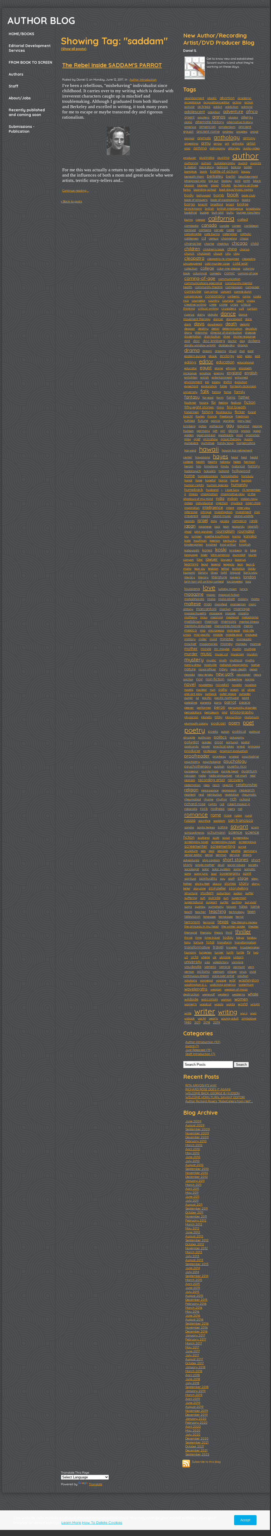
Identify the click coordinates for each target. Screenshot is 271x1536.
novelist (222, 684)
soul (214, 873)
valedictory (221, 962)
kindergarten (193, 544)
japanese (205, 526)
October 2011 (194, 1212)
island (205, 516)
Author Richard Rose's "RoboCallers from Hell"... (219, 1101)
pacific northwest (226, 698)
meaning (216, 617)
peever (189, 707)
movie (206, 648)
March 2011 (193, 1185)
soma (237, 869)
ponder (207, 742)
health (200, 462)
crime (223, 304)
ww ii (243, 1013)
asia (187, 148)
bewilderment (248, 176)
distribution (212, 336)
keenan (215, 540)
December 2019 (196, 1415)
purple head (229, 771)
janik (253, 520)
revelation (232, 794)
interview (243, 508)
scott (215, 838)
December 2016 (196, 1331)
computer (192, 291)
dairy (201, 314)
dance (228, 313)
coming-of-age (199, 278)
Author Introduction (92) (202, 1042)
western (223, 994)
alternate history (209, 121)
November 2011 (196, 1216)
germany (203, 431)
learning (191, 564)
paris (217, 702)
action (248, 102)
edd (239, 356)
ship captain (211, 860)
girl (222, 431)
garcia (215, 421)
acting (237, 102)
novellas (250, 685)
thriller (243, 931)
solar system (221, 869)
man (208, 604)
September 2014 (196, 1276)
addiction (231, 107)
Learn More (71, 1522)
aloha (188, 122)
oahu (222, 689)
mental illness (249, 622)
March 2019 (193, 1395)
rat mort (241, 775)
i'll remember (251, 490)
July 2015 (192, 1292)
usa (207, 962)
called (242, 219)
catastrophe (192, 234)
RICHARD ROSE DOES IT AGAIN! (208, 1089)
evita (227, 381)
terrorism (192, 922)
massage (215, 613)
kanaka (250, 536)
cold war (240, 263)
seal (211, 851)
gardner (229, 421)
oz (197, 698)
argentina (191, 143)
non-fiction (215, 679)
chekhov (223, 244)
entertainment (222, 377)
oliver (251, 689)
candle (224, 226)
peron (219, 707)
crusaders (228, 308)
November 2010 (196, 1173)
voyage (221, 980)
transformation (245, 942)
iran (257, 512)
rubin (238, 815)
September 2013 (197, 1264)
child (254, 243)
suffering (190, 898)
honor (188, 480)
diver (226, 336)
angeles (241, 131)
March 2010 (193, 1145)
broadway (253, 208)
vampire (237, 962)
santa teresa (206, 827)
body (188, 195)
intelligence (212, 507)
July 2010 (192, 1161)
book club (248, 195)
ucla (194, 956)
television (192, 916)
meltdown (193, 621)
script (242, 846)
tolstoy (252, 937)
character (192, 243)
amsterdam (227, 127)
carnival (190, 230)
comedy (215, 273)
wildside (191, 999)
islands (189, 521)
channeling (229, 238)
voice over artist (223, 976)
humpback (193, 489)
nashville (210, 665)
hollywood (241, 470)
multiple (250, 649)
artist (250, 143)
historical (238, 466)
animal (189, 138)
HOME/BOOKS (21, 33)
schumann (216, 832)
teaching (217, 911)
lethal (225, 568)
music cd (221, 654)
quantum (249, 771)
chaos (244, 238)
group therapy (231, 439)
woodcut (205, 1004)
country (213, 300)
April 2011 (192, 1189)
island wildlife (243, 516)
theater (253, 926)
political (239, 731)
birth (246, 181)
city (228, 253)
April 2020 (193, 1426)
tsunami (190, 952)
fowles (200, 416)
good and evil (206, 435)
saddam (219, 821)
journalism (225, 531)
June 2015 (192, 1288)
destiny (203, 328)
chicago (240, 243)
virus (242, 972)
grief (197, 439)
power (205, 746)
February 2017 (195, 1339)
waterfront (246, 984)
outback (211, 694)
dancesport (234, 319)
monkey (241, 644)
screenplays (247, 842)
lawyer (212, 559)
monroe (255, 644)
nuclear (201, 689)
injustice (237, 503)
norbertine (234, 679)
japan (190, 526)
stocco (216, 883)
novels (188, 689)
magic (210, 595)
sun (226, 898)
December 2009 (197, 1137)
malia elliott (226, 599)
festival (236, 402)
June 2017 (192, 1351)
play (218, 716)
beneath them (194, 176)
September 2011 (196, 1208)
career (236, 226)
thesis (218, 932)
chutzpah (204, 253)
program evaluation (234, 751)
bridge (242, 204)
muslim (252, 654)
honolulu (247, 476)
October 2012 (194, 1244)
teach (188, 912)
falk (204, 391)
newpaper (243, 674)
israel (202, 520)
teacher (200, 912)
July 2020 (192, 1434)
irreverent (191, 516)
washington (249, 980)
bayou (245, 171)
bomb (219, 195)
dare (248, 319)
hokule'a (210, 471)
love (209, 587)
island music (222, 516)
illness (193, 494)
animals (204, 138)
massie (230, 613)
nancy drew (192, 665)
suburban (223, 893)
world (243, 1004)
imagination (209, 494)
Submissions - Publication (22, 129)
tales (243, 906)
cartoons (205, 230)
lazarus (240, 559)
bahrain (222, 167)
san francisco (240, 820)
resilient (190, 794)
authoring (191, 163)
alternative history (240, 122)
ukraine (224, 957)
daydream (214, 324)
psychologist (212, 762)
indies (188, 503)
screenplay (241, 838)
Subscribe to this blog (206, 1462)
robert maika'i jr (238, 804)
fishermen (191, 412)
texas (223, 921)
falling (216, 392)
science (235, 832)
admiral (247, 107)
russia (189, 820)
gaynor (243, 425)
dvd (242, 351)
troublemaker (250, 947)
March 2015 (193, 1280)
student (207, 893)
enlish (204, 377)
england (234, 372)
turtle (240, 952)
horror (223, 480)
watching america (223, 984)
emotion (205, 373)
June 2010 (192, 1157)
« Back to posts (71, 201)
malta (255, 599)
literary (203, 577)
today (228, 937)
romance (196, 814)
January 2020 (195, 1418)
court (240, 300)
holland (224, 471)
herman (249, 462)
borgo (189, 204)
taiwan (231, 906)
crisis (234, 304)
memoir (211, 621)
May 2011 (192, 1192)
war (232, 980)
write (187, 1013)
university (193, 961)
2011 (197, 1022)
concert (226, 291)
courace (228, 300)
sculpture (191, 851)
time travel (212, 937)
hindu (225, 466)
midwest (251, 634)
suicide (214, 897)
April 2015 (192, 1284)
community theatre (208, 287)
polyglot (191, 742)
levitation (238, 568)
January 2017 (195, 1335)
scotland (203, 838)
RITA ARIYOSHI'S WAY (201, 1085)
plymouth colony (196, 723)
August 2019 (194, 1407)
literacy (189, 577)
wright (255, 1004)
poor (219, 742)
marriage (242, 608)
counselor (198, 300)
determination (232, 328)
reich (216, 785)
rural (248, 815)
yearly (213, 1018)
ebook (213, 356)
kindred (211, 544)
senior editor (193, 855)
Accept (245, 1520)
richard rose (194, 803)
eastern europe (195, 356)
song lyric (201, 873)
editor (206, 361)
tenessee (209, 917)
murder (191, 653)
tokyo (240, 937)
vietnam (218, 972)
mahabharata (194, 599)
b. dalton (190, 167)
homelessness (208, 476)
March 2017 (193, 1343)
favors (203, 402)
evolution (241, 382)
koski (220, 549)
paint (245, 698)
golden (189, 435)
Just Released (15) (198, 1050)
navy (223, 669)
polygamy (237, 737)
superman (238, 898)
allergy (247, 117)
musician (237, 654)
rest (201, 794)
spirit (247, 873)
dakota (213, 314)
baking (236, 167)
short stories (235, 859)
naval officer (207, 669)
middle (218, 634)
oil (243, 689)
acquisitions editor (217, 102)
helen (237, 462)
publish (219, 766)
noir (199, 679)
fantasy (192, 397)
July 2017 (192, 1355)
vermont (239, 967)
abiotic (212, 98)
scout (226, 838)
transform (224, 942)
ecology (227, 355)
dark (187, 324)
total (210, 942)
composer (252, 287)
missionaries (208, 644)
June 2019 (192, 1403)
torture (198, 942)
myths (249, 660)
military (190, 639)
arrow (218, 143)
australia (206, 157)
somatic (249, 869)
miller (203, 639)
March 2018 (193, 1371)
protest (234, 756)
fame (227, 392)
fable (223, 386)
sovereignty (230, 873)
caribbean (251, 226)
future (203, 420)
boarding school (204, 189)
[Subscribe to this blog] (186, 1463)
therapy (205, 932)
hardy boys (225, 443)
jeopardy (238, 526)
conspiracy (215, 296)
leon (240, 564)
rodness (218, 808)
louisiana (192, 588)
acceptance (192, 102)
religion (191, 789)
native (255, 665)
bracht (202, 204)
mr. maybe (221, 649)
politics (220, 737)
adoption (214, 112)
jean (226, 526)
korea (207, 550)
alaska (233, 117)
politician (204, 737)
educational (245, 362)
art (227, 143)
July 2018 (192, 1383)
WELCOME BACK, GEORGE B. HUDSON (212, 1093)
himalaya (211, 466)
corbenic (234, 296)
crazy (251, 300)
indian (232, 498)
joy (186, 536)
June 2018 (192, 1379)
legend (215, 564)
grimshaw (210, 439)
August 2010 (194, 1165)
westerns (238, 994)
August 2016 (194, 1319)
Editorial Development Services (30, 48)
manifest (221, 604)
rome (216, 815)
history (254, 466)
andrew (227, 131)
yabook (189, 1018)
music (206, 653)
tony (187, 942)
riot (222, 804)
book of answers (195, 200)
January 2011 (195, 1181)
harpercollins (245, 443)
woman (226, 999)
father (244, 397)
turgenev (205, 952)
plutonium (251, 717)
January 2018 (195, 1367)
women (241, 999)
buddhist (190, 212)
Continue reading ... (75, 190)
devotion (251, 328)
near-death (238, 669)
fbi (213, 402)
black (257, 181)
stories (230, 883)
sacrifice (204, 821)
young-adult (230, 1018)
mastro (243, 613)
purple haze (209, 771)
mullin (236, 649)
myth (223, 660)
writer (204, 1011)
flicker (240, 411)
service (234, 855)
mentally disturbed (197, 626)
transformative (197, 947)
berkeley (215, 176)
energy (219, 373)
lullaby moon (227, 589)
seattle (235, 851)
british (209, 208)
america (190, 127)
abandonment (194, 98)
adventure (233, 111)
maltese (192, 603)
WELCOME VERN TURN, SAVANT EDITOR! (215, 1097)
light (224, 572)
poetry (194, 730)
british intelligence (230, 208)
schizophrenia (194, 832)
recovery (235, 779)
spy (222, 878)
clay (237, 253)
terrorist (209, 922)
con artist (211, 291)
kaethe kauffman (217, 536)
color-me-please (228, 268)
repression (228, 790)
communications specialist (203, 283)
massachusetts (195, 613)
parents (205, 702)
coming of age (248, 273)
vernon (189, 972)
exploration (209, 386)
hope (198, 480)
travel (218, 946)
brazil (230, 204)
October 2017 (194, 1363)
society (253, 865)
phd (224, 712)
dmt (187, 341)
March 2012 (193, 1224)
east (251, 351)
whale (253, 994)
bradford (216, 204)
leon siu (199, 568)
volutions (190, 980)
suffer (249, 893)
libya (214, 572)
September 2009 (197, 1129)
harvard (190, 450)
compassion (234, 287)
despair (189, 328)
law (200, 559)
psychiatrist (250, 756)
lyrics (244, 589)
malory (243, 599)
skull (220, 865)
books (246, 200)
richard (244, 799)
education (225, 362)
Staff (13, 86)
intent (230, 508)
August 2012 (194, 1236)
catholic (245, 234)
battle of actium (224, 171)
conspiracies (193, 296)
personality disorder (242, 707)
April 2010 (192, 1149)
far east (208, 397)
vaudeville (192, 966)
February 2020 (196, 1422)
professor (210, 751)
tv (248, 951)
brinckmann (193, 208)
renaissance (210, 790)
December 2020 (197, 1438)
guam (248, 439)
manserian (238, 604)
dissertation (192, 336)
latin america (220, 555)
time (198, 937)
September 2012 (197, 1240)
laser (204, 555)
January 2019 (195, 1391)
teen (251, 911)
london (249, 576)
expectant (191, 386)
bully (230, 212)
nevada (189, 674)
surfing (236, 902)
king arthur (228, 544)
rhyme (208, 799)
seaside (222, 851)
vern (251, 967)
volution (242, 976)
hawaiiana (202, 457)
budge (204, 212)
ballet (248, 167)
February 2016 (195, 1304)
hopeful (210, 480)
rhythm (221, 799)
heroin (188, 466)
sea (203, 851)
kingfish (245, 544)
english (250, 372)
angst (254, 131)
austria (223, 157)
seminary (250, 851)
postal (245, 742)
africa (252, 111)
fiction (249, 402)
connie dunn (242, 291)
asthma (200, 148)
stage (243, 878)
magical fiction (228, 595)
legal (204, 564)
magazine (194, 594)
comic (229, 273)
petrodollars (192, 712)
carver (219, 230)
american (207, 126)
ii (185, 494)
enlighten (190, 377)
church (189, 253)
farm (220, 397)
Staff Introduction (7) (200, 1054)
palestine (190, 702)
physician (191, 717)
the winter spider (233, 926)
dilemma (201, 332)
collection (190, 268)
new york (225, 674)
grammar (253, 435)
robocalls (190, 809)
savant (239, 826)
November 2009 (197, 1133)
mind (213, 639)
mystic (211, 660)
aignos (218, 116)
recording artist (211, 779)
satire (223, 827)
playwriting (233, 717)
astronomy (217, 148)
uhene (205, 957)
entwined (241, 377)
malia (211, 599)
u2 (186, 957)
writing (227, 1012)
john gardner (203, 531)
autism (206, 163)
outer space (228, 694)
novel (190, 684)
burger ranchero (248, 212)
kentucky (229, 540)
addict (217, 107)
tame (255, 906)
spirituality (208, 878)
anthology (227, 137)
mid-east (233, 630)
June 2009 (193, 1121)
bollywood (203, 195)
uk (214, 957)
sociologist (191, 869)
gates (202, 426)
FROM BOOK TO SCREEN (30, 62)
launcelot (239, 555)
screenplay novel (196, 842)
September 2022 (197, 1454)
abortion (227, 97)
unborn (238, 957)
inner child (252, 503)
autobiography (224, 163)
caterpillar (229, 234)
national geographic (234, 665)
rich (233, 798)
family (239, 391)
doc (196, 340)
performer (204, 707)
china (232, 248)
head (234, 457)
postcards (191, 746)
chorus (244, 249)
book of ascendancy (224, 200)
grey (187, 439)
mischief (190, 644)
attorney (234, 148)
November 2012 (196, 1248)
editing (190, 362)
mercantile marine (227, 626)
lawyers (226, 559)
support (211, 902)
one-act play (193, 694)
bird (237, 181)
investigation (223, 512)
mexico (190, 630)
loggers (235, 577)
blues (226, 185)
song (187, 873)
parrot (230, 702)
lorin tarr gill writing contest (204, 581)
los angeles (235, 581)
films (220, 407)
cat (239, 230)
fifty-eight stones (199, 407)
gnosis (245, 431)
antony (249, 138)
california (221, 218)
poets (213, 731)
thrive (188, 937)
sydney (200, 906)
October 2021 (194, 1446)
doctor (232, 341)
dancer (218, 319)
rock (204, 808)
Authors (16, 74)
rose (227, 815)
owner (188, 698)
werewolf (208, 994)
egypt (206, 367)
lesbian (213, 568)
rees (207, 785)
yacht (202, 1018)
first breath (236, 407)
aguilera (203, 117)
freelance (226, 416)
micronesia (216, 630)
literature (219, 577)
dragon (243, 345)
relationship (246, 784)
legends (228, 564)
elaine (219, 368)
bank (203, 171)
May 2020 (192, 1430)
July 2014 (192, 1272)
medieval (232, 617)
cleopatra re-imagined (223, 259)
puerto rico (236, 766)
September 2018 (197, 1387)
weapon (215, 989)
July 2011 (192, 1200)
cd (203, 238)
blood (215, 185)
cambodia (191, 226)
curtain (252, 308)
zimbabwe (248, 1018)
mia (202, 630)
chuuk (218, 253)
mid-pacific (202, 634)
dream (207, 351)
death (231, 323)
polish (225, 732)
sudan (237, 893)
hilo (198, 466)
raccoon (190, 775)
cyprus (189, 314)
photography (241, 712)
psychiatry (192, 762)
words (230, 1004)
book (233, 194)
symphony (216, 906)
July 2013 (192, 1256)
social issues (236, 865)
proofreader (197, 756)
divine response (244, 336)
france (212, 416)
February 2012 (195, 1220)
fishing (207, 411)
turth (230, 952)
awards (255, 163)
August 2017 (194, 1359)
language (191, 555)
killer (242, 540)
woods (218, 1004)
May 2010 (192, 1153)
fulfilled (189, 421)
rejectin (227, 785)
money (226, 643)
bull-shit (218, 212)
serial (209, 855)
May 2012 (192, 1228)
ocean (234, 689)
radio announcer (220, 775)
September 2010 (197, 1169)
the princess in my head (201, 926)
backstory (206, 167)
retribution (214, 794)
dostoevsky (227, 345)
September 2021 (197, 1442)
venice (224, 966)
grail (239, 435)
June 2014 (192, 1268)
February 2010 (196, 1141)
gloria (233, 430)
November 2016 (196, 1327)
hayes (220, 456)
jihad (187, 531)
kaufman (200, 540)
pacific (206, 698)
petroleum (211, 712)
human (246, 480)
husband (212, 490)
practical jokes (223, 746)
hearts (212, 462)
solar (205, 869)
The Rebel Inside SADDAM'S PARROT (112, 64)
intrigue (205, 512)
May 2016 (192, 1311)
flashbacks (224, 412)
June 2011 (192, 1196)
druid (232, 351)
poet (248, 722)
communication (229, 279)
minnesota (243, 639)
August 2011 (193, 1204)
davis (199, 323)
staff (231, 878)
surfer (224, 902)
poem (234, 723)
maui (203, 617)
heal (244, 457)
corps (246, 296)
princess (254, 746)
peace (244, 702)
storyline (199, 888)
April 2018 (192, 1375)
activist (189, 107)
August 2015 (194, 1296)
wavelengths (195, 988)
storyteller (217, 888)
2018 (206, 1022)
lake (253, 550)
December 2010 (196, 1177)
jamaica (239, 520)
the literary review (244, 922)
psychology (235, 761)
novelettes (206, 685)
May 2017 (192, 1347)
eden (248, 356)
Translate (95, 1484)
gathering (216, 426)
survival (250, 902)
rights (212, 804)
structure (190, 893)
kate (187, 540)
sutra (188, 906)
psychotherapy (197, 766)
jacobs (224, 521)
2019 (216, 1022)
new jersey (205, 674)
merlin (248, 626)
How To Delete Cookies (102, 1522)
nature (190, 669)
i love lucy (232, 490)
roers (231, 809)
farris (230, 397)
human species (217, 485)
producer (192, 750)
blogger (202, 185)
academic (244, 98)
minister (227, 638)
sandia (189, 827)
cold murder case (217, 263)
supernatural (193, 902)
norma (249, 679)
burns (188, 220)
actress (203, 106)
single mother (205, 865)
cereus (213, 238)
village (231, 972)
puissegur (191, 771)
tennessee (226, 917)
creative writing (195, 304)
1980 (187, 1022)
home (189, 475)
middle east (234, 634)
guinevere (191, 443)
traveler (231, 947)
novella (237, 685)
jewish (253, 526)
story (244, 883)
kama (236, 536)
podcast (218, 723)
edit (257, 356)
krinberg (235, 550)
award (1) (192, 1046)
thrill (229, 932)
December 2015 (196, 1300)
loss (248, 581)
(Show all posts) (73, 49)
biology (226, 181)
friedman (242, 416)
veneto (210, 966)
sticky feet (202, 883)
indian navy (249, 499)
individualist (204, 503)
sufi (202, 898)
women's (190, 1004)
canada (209, 225)
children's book (213, 249)
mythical (236, 660)
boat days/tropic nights (236, 189)
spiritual (190, 878)
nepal (253, 669)
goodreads (225, 435)
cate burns (212, 234)
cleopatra (194, 258)
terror (240, 917)
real (252, 775)
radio (202, 775)
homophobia (229, 476)
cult (241, 308)
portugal (232, 742)
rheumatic (249, 794)
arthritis (238, 143)
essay (216, 382)
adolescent (194, 111)
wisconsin (209, 999)
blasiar (189, 185)
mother (191, 648)
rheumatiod (192, 799)
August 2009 (195, 1125)
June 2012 (192, 1232)
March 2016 (193, 1307)
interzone (190, 512)
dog (242, 341)
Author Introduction (143, 79)
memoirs (228, 621)
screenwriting (222, 846)
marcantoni (206, 608)
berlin (230, 176)
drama (192, 350)
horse (234, 480)
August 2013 (194, 1260)
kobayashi (191, 550)
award (242, 163)
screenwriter (195, 846)
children (192, 248)
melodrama (250, 617)
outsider (245, 694)
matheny (190, 617)
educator (190, 368)
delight (245, 324)
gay (230, 425)
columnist (200, 273)
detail (215, 328)
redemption (192, 785)
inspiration (192, 508)
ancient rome (208, 131)
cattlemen (191, 238)
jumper (196, 536)
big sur (214, 181)
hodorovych (192, 471)
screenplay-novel (223, 842)
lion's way (250, 572)
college (207, 268)
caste (230, 230)
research (247, 790)
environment (193, 382)
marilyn (225, 609)
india (220, 498)
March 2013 (193, 1252)
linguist (235, 572)
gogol (257, 431)
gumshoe (207, 443)
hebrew (225, 462)
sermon (221, 855)
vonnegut (206, 980)
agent (189, 117)
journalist (246, 531)
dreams (220, 351)
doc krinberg (214, 340)
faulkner (190, 402)
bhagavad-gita (195, 181)
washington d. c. (195, 984)
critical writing (208, 308)
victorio (203, 971)
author (245, 155)
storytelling (238, 888)
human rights (194, 485)
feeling (223, 402)
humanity (239, 484)
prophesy (219, 756)
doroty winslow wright (200, 345)
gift (215, 431)
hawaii (209, 449)
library (203, 572)
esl (207, 382)
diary (188, 332)
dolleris (254, 340)
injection (222, 503)
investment (243, 512)
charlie (209, 244)
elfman (231, 368)
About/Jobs (20, 98)
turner (219, 952)
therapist (190, 932)
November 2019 (196, 1411)
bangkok (190, 171)
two (255, 952)
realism (189, 780)
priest (241, 746)
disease (250, 332)
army (206, 143)
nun (212, 689)
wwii (253, 1013)
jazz (217, 526)
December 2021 (196, 1450)
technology (236, 912)
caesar (200, 220)
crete (212, 304)
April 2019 (192, 1399)
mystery (194, 659)
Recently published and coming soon (27, 112)
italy (214, 521)
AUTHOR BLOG (41, 20)
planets (206, 717)
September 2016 (197, 1323)
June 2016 (192, 1315)
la (246, 550)
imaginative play (233, 494)
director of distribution (226, 332)
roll (240, 809)
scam (255, 827)
